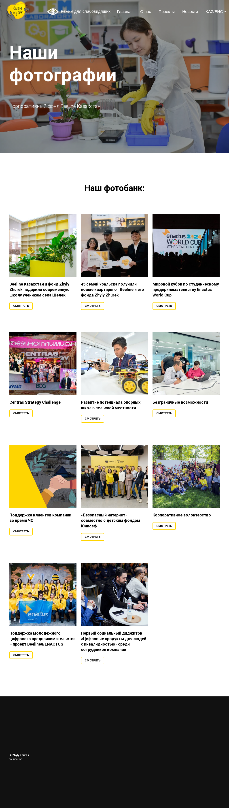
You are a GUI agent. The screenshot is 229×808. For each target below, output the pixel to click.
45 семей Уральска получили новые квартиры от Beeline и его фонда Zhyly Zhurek (112, 541)
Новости (190, 11)
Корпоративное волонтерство (182, 766)
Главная (125, 11)
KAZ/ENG (214, 11)
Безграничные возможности (180, 653)
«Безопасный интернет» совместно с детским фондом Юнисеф (110, 772)
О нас (145, 11)
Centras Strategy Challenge (35, 653)
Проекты (167, 11)
